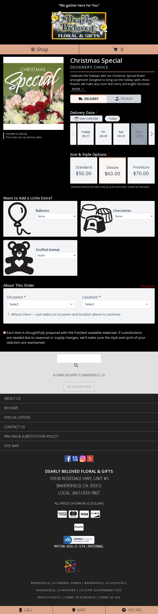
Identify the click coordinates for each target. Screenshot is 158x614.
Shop (42, 49)
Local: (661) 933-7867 (79, 493)
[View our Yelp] (90, 460)
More (76, 89)
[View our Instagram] (82, 460)
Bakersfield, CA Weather (56, 590)
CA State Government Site (100, 590)
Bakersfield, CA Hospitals (106, 583)
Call (27, 610)
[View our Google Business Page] (75, 460)
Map (80, 610)
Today (112, 118)
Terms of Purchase (80, 597)
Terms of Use (110, 597)
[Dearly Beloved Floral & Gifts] (79, 38)
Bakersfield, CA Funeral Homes (56, 583)
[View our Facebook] (68, 460)
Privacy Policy (49, 597)
